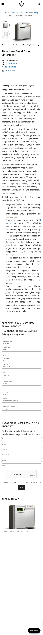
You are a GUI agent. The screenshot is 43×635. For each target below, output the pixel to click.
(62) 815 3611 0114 (10, 67)
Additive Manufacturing (29, 13)
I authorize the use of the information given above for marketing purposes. (22, 482)
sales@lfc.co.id (10, 70)
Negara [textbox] (4, 460)
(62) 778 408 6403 (10, 63)
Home (7, 13)
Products (15, 13)
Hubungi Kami (34, 630)
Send (21, 487)
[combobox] (21, 460)
